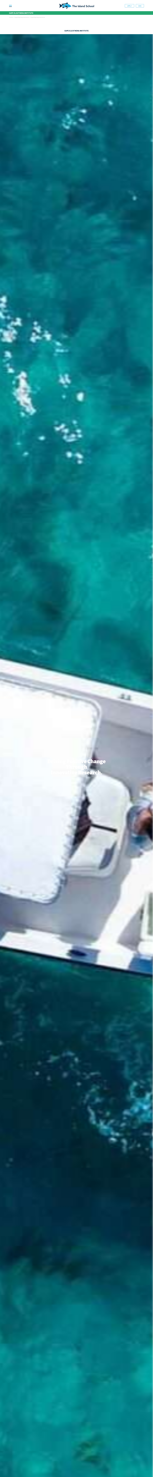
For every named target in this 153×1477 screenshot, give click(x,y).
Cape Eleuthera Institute (21, 17)
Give (139, 6)
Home (11, 17)
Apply (129, 6)
